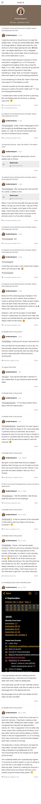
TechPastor (8, 496)
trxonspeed (8, 126)
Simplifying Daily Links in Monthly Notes (17, 582)
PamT (6, 377)
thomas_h (8, 519)
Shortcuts (14, 163)
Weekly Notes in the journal (12, 332)
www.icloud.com (17, 166)
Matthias (7, 341)
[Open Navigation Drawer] (2, 2)
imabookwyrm (9, 403)
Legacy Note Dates (9, 367)
